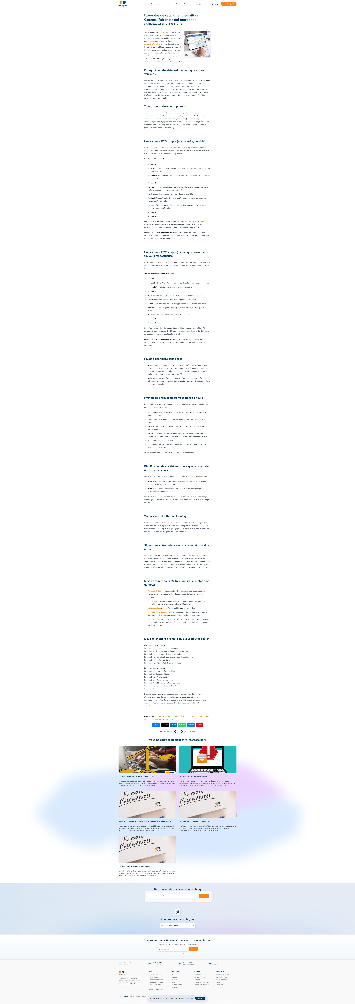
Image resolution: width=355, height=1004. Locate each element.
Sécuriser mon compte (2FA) (202, 984)
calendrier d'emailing (152, 44)
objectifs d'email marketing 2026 (171, 716)
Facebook (156, 725)
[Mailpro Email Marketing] (122, 973)
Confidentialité (189, 998)
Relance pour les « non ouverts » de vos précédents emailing (145, 821)
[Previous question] (175, 731)
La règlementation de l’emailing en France (136, 776)
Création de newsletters (156, 979)
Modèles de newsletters (156, 982)
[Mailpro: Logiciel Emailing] (123, 4)
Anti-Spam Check (154, 608)
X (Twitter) (165, 725)
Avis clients (219, 984)
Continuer (200, 998)
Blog (172, 975)
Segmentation (153, 601)
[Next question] (182, 731)
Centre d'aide (197, 975)
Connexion (215, 4)
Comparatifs (175, 987)
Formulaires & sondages (156, 989)
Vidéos (173, 982)
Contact (218, 982)
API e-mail (152, 987)
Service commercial (221, 979)
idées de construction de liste (163, 719)
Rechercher (204, 896)
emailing (162, 32)
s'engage (203, 221)
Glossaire (174, 979)
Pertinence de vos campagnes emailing (135, 866)
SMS (156, 619)
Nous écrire (197, 979)
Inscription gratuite (229, 4)
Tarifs (178, 4)
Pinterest (199, 725)
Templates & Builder (155, 591)
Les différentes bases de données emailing (197, 821)
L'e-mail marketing (176, 984)
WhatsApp (182, 725)
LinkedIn (173, 725)
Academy (174, 977)
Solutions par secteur (155, 975)
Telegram (191, 725)
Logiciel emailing (153, 977)
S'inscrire (193, 949)
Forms (150, 619)
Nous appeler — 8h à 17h (201, 982)
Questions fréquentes (200, 977)
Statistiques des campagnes (158, 612)
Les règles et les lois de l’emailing (193, 776)
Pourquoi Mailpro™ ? (222, 975)
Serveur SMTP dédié (155, 984)
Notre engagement (221, 977)
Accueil (144, 4)
